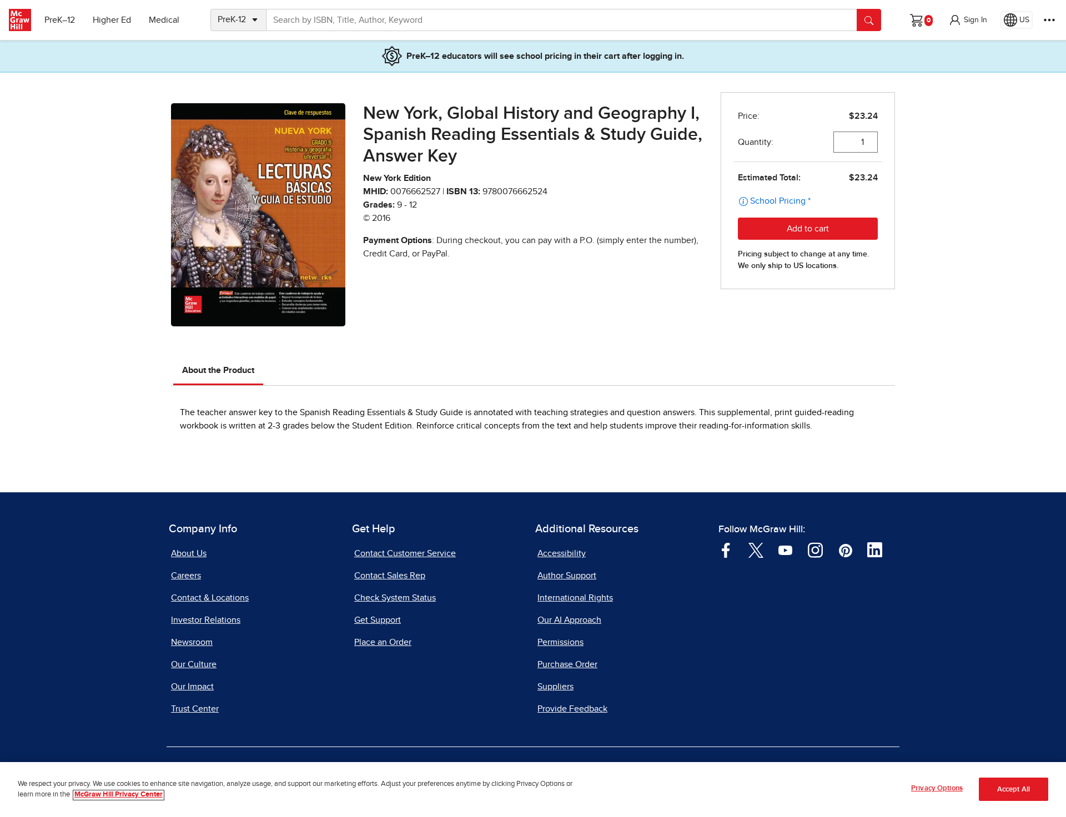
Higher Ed (112, 20)
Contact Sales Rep (389, 575)
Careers (186, 575)
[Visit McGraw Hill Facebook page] (725, 549)
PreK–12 (59, 20)
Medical (164, 20)
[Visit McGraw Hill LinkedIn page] (874, 549)
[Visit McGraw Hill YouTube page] (785, 549)
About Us (189, 553)
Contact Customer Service (405, 553)
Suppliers (555, 686)
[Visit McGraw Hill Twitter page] (755, 549)
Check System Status (395, 597)
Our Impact (192, 686)
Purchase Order (567, 664)
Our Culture (194, 664)
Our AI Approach (569, 620)
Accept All (1013, 789)
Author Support (566, 575)
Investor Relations (205, 620)
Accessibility (561, 553)
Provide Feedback (572, 708)
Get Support (377, 620)
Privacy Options (937, 788)
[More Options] (1049, 20)
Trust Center (195, 708)
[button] (968, 20)
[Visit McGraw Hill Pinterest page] (845, 549)
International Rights (575, 597)
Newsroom (192, 642)
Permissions (560, 642)
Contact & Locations (210, 597)
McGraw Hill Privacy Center (118, 795)
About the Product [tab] (218, 370)
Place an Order (382, 642)
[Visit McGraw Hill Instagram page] (815, 549)
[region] (533, 789)
